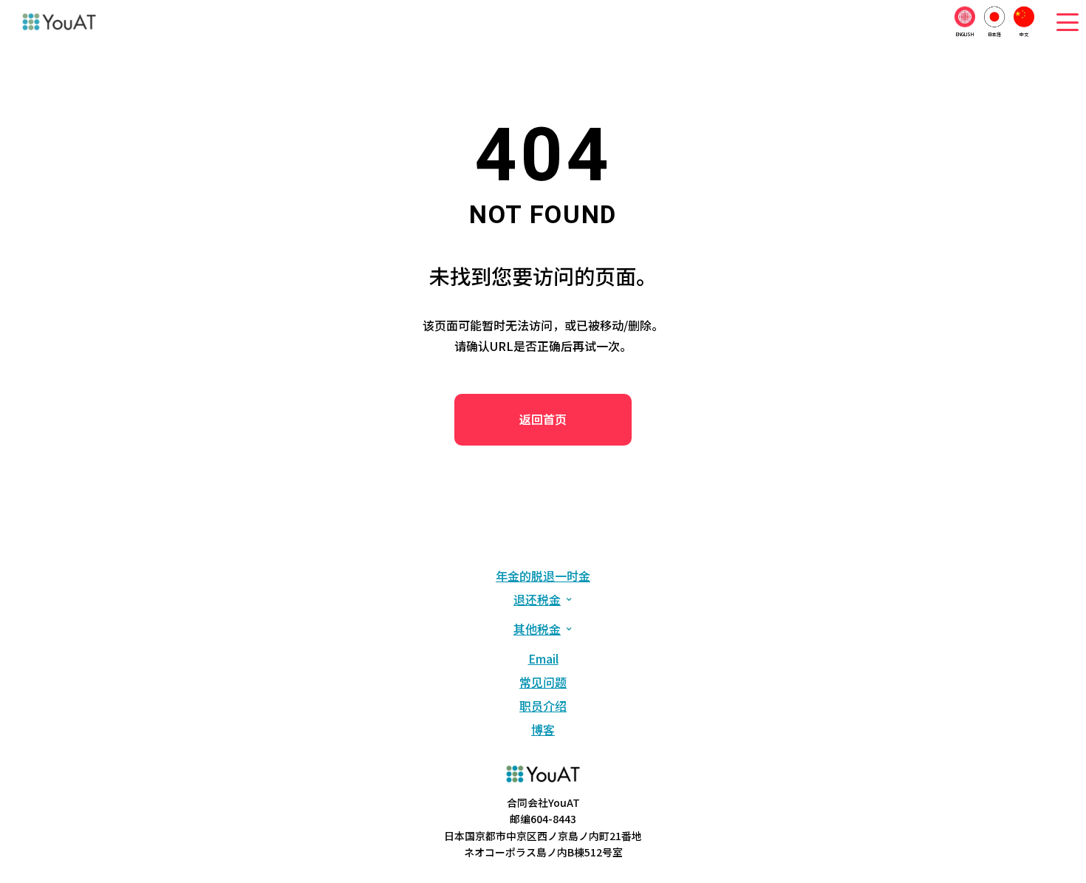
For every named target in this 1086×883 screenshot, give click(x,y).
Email (543, 658)
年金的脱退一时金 (543, 575)
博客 (543, 729)
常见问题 (543, 682)
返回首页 (543, 419)
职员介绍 (543, 706)
